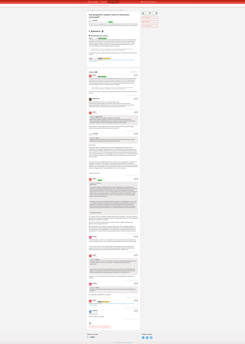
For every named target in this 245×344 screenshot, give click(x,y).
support (91, 38)
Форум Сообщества (113, 1)
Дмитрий (95, 20)
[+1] (143, 13)
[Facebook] (147, 337)
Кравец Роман (96, 98)
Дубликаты (97, 31)
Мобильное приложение (113, 10)
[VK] (151, 337)
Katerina (94, 236)
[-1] (156, 13)
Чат (91, 337)
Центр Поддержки (94, 2)
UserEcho (129, 342)
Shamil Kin (94, 310)
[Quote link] (90, 116)
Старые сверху (133, 71)
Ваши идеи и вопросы (101, 10)
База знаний (104, 1)
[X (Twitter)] (143, 337)
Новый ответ (148, 26)
